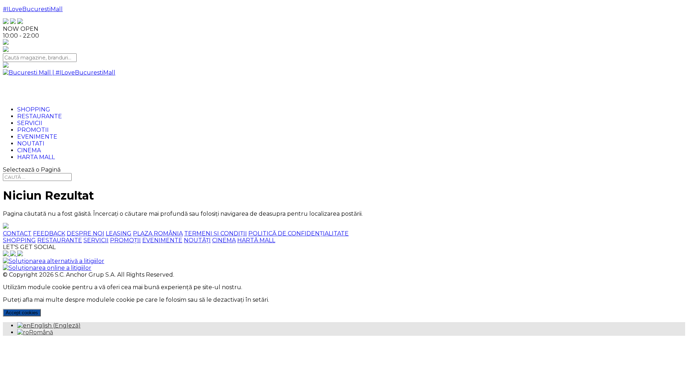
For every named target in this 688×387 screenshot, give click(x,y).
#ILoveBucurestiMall (33, 9)
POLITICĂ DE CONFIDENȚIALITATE (298, 233)
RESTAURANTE (59, 240)
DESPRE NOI (85, 233)
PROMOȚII (125, 240)
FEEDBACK (49, 233)
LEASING (119, 233)
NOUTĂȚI (197, 240)
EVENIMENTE (162, 240)
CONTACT (17, 233)
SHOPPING (19, 240)
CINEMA (224, 240)
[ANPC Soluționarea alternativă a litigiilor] (53, 261)
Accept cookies (22, 312)
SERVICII (96, 240)
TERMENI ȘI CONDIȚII (215, 233)
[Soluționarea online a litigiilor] (47, 267)
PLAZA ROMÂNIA (158, 233)
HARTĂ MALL (256, 240)
